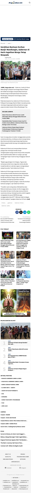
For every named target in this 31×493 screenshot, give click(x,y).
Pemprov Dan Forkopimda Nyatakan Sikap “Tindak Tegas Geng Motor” (22, 282)
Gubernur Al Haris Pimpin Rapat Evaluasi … (17, 369)
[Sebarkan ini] (17, 212)
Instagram (23, 468)
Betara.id (15, 485)
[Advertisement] (15, 21)
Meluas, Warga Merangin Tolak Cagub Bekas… (14, 437)
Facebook (9, 468)
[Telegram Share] (25, 212)
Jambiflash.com (15, 480)
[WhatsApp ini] (28, 212)
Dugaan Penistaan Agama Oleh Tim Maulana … (14, 440)
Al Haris (3, 203)
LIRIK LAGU (5, 406)
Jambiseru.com (6, 482)
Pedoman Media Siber (23, 456)
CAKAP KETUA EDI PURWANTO (10, 390)
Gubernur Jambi (6, 205)
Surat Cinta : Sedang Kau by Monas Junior (13, 426)
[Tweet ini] (21, 212)
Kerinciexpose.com (23, 489)
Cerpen (3, 412)
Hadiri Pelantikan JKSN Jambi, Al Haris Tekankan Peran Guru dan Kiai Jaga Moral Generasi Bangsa (8, 282)
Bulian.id (16, 487)
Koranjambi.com (25, 480)
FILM (3, 403)
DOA (3, 393)
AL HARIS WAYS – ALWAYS (8, 387)
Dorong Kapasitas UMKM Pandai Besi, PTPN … (17, 356)
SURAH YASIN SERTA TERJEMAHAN (11, 400)
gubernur (10, 203)
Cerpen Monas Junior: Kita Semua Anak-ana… (14, 420)
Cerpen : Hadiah (5, 415)
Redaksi (23, 454)
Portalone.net (6, 489)
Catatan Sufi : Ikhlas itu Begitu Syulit (12, 446)
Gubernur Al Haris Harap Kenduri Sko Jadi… (17, 343)
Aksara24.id (14, 489)
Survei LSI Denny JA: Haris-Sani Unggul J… (13, 434)
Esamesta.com (15, 484)
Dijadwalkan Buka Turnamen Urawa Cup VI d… (18, 363)
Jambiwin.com (6, 480)
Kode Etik (8, 456)
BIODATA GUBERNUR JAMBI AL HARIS (11, 378)
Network (22, 459)
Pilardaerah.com (7, 485)
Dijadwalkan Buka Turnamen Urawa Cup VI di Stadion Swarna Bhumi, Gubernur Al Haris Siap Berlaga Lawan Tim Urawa (14, 122)
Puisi (2, 431)
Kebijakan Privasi (8, 459)
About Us (8, 454)
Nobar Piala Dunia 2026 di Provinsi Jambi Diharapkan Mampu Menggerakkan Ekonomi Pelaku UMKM (14, 116)
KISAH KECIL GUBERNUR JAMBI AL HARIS (12, 381)
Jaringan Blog (15, 461)
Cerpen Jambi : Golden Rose (9, 423)
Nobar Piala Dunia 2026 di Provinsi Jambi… (18, 349)
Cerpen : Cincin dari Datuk (8, 417)
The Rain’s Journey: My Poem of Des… (12, 443)
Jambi (9, 341)
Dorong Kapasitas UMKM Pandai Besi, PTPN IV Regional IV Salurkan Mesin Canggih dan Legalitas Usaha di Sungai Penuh (23, 244)
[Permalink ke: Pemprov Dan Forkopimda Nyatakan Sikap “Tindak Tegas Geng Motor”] (23, 274)
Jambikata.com (23, 482)
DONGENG (4, 397)
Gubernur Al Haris (19, 203)
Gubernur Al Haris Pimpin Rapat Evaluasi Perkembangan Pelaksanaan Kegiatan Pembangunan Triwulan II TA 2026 (13, 129)
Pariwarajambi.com (23, 485)
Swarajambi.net (7, 487)
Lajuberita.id (15, 482)
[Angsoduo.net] (15, 2)
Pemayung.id (23, 487)
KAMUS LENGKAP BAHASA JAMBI (10, 384)
